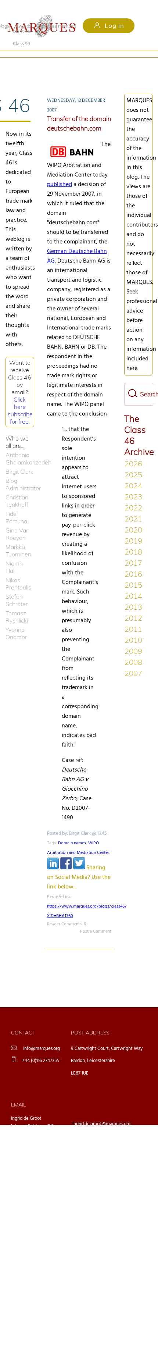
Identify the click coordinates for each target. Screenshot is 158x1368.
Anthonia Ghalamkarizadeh (20, 446)
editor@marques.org (93, 1150)
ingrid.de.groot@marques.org (101, 1112)
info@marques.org (41, 1036)
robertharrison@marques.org (101, 1169)
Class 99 (67, 64)
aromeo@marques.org (94, 1131)
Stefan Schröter (17, 588)
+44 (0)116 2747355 (41, 1048)
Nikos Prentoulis (18, 571)
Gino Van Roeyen (17, 521)
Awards (23, 26)
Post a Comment (95, 919)
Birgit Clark (19, 459)
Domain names (72, 831)
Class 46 (21, 64)
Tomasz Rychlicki (17, 604)
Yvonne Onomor (16, 621)
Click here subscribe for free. (20, 398)
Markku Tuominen (18, 538)
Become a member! (56, 26)
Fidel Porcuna (16, 505)
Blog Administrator (20, 472)
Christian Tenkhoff (17, 488)
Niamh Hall (14, 555)
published (59, 172)
